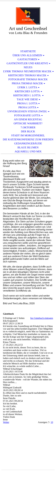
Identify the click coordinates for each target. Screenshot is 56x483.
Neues (28, 67)
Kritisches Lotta (27, 91)
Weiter (6, 422)
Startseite (28, 51)
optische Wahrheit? (28, 123)
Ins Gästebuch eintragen (41, 318)
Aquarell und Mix (28, 151)
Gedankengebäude (28, 143)
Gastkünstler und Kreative (27, 63)
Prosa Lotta (27, 107)
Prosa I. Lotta (27, 103)
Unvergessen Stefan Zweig (27, 111)
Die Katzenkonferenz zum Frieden (28, 139)
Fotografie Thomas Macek (28, 79)
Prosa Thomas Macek (27, 83)
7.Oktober (28, 127)
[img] (28, 15)
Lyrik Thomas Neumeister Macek (27, 71)
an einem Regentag (28, 119)
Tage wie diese (27, 99)
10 (52, 422)
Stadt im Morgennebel (28, 135)
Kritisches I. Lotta (27, 95)
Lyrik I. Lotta (27, 87)
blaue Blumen (28, 147)
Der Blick (28, 131)
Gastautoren (27, 59)
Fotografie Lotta (27, 115)
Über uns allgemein (27, 55)
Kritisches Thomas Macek (27, 75)
